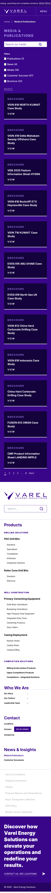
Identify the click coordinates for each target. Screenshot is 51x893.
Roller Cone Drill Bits (16, 570)
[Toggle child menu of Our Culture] (27, 698)
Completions (12, 554)
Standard (11, 544)
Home (7, 21)
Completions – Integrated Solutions (23, 677)
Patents (9, 787)
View (11, 114)
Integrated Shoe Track (17, 618)
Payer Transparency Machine (20, 799)
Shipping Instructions (16, 780)
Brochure (15, 99)
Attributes (11, 558)
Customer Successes (14, 760)
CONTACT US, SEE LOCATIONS (20, 873)
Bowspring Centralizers (17, 609)
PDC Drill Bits (12, 538)
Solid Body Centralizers (17, 604)
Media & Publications (14, 755)
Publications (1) (15, 58)
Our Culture (9, 698)
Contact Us (9, 735)
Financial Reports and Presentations (23, 793)
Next (31, 473)
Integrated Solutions (16, 563)
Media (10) (13, 70)
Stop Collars (12, 627)
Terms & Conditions (15, 774)
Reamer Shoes (13, 641)
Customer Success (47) (20, 75)
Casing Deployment (15, 634)
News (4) (12, 64)
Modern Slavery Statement (18, 812)
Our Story (8, 693)
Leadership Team (12, 703)
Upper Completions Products (20, 672)
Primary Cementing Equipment (22, 598)
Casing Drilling (13, 650)
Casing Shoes (13, 645)
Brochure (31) (14, 81)
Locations (8, 724)
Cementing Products (16, 623)
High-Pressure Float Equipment (20, 613)
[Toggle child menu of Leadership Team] (27, 703)
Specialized (12, 549)
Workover (11, 581)
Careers (7, 729)
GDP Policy (11, 805)
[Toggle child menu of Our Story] (27, 693)
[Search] (40, 44)
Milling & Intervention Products (21, 668)
